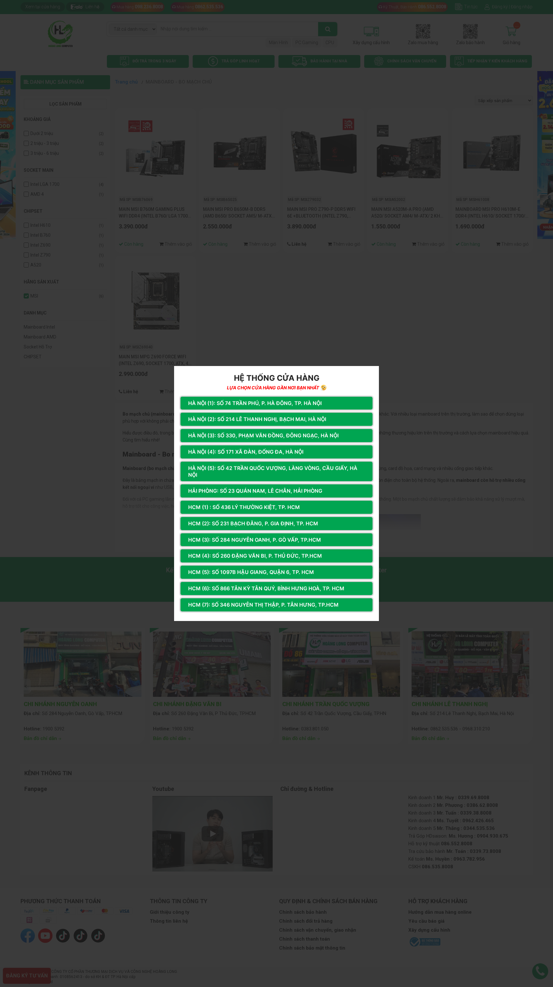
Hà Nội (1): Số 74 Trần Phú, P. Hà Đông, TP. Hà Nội (255, 403)
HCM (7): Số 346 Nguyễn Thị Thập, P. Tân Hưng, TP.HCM (263, 604)
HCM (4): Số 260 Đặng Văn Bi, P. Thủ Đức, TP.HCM (255, 556)
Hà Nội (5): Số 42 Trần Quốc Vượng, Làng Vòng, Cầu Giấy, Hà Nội (272, 471)
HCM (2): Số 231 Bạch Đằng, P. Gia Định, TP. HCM (253, 523)
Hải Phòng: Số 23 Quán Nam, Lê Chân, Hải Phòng (255, 491)
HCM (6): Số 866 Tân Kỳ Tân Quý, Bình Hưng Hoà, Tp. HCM (266, 588)
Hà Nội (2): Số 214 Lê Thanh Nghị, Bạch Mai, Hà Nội (257, 419)
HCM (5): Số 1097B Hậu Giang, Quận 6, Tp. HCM (251, 572)
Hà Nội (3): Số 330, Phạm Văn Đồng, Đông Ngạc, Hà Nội (263, 435)
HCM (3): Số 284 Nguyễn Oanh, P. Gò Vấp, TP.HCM (254, 540)
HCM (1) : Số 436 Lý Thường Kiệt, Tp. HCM (244, 507)
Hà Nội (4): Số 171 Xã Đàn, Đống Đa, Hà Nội (245, 452)
